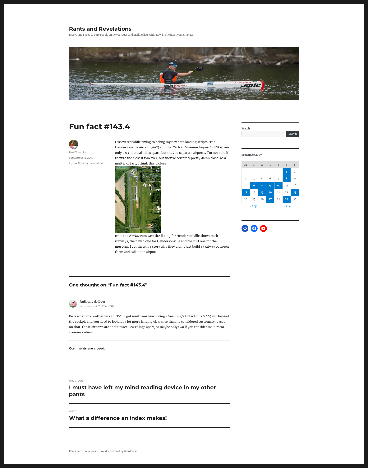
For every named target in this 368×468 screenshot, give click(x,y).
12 (262, 185)
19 (262, 192)
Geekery (83, 162)
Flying (73, 162)
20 (270, 192)
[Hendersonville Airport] (172, 199)
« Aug (253, 206)
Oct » (287, 206)
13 (270, 185)
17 (245, 192)
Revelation (96, 162)
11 (254, 185)
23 (294, 192)
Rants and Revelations (100, 28)
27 (270, 199)
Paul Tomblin (77, 152)
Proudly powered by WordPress (118, 451)
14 (278, 185)
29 (286, 199)
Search (246, 128)
